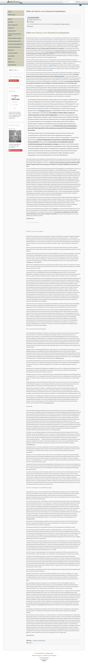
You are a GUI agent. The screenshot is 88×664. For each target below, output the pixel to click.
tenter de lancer (53, 65)
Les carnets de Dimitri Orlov (14, 41)
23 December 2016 (30, 444)
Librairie (11, 118)
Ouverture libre (11, 30)
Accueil (10, 11)
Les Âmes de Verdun (15, 150)
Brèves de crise (11, 61)
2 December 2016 (59, 358)
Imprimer (31, 26)
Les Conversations (12, 64)
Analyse (10, 19)
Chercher (78, 1)
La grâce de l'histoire (12, 53)
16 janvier (55, 208)
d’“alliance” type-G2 (45, 110)
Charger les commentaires (39, 640)
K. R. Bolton (41, 604)
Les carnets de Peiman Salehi (14, 47)
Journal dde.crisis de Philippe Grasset (14, 34)
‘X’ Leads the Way (30, 518)
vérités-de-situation (59, 76)
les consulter (57, 24)
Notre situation (11, 14)
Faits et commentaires (13, 25)
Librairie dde (11, 50)
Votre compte (14, 70)
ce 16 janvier (38, 85)
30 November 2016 (49, 402)
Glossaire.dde (11, 27)
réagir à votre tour (65, 24)
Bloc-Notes (10, 22)
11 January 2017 (30, 262)
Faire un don (14, 80)
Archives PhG (11, 56)
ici (9, 116)
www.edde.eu (12, 147)
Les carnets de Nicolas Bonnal (14, 38)
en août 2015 (61, 168)
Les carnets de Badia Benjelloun (15, 44)
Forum (9, 58)
